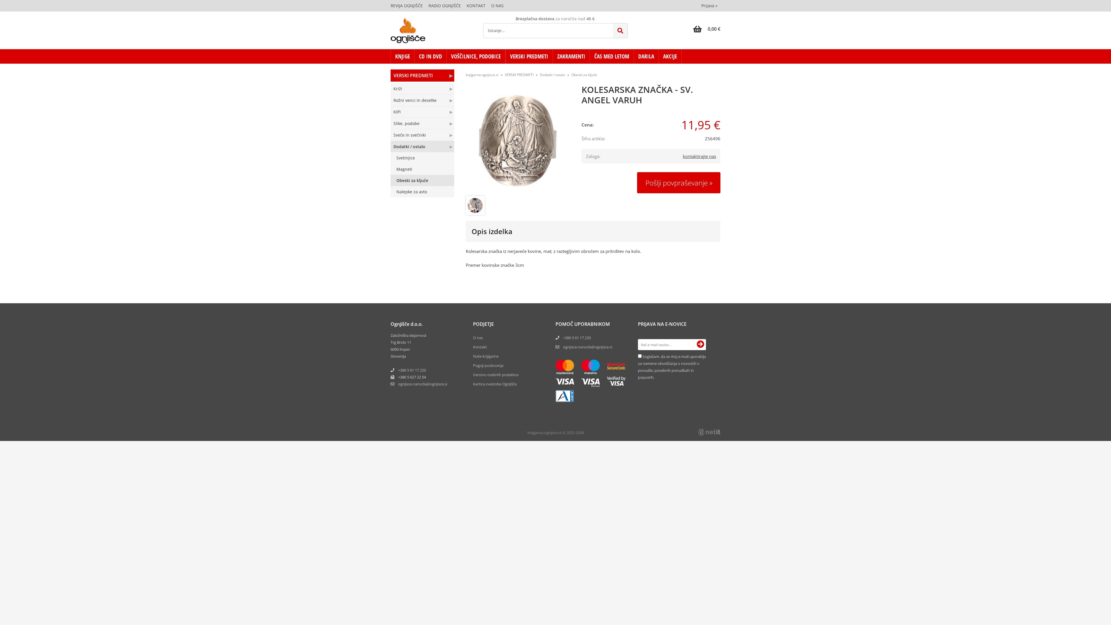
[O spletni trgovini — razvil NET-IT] (709, 432)
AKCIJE (670, 56)
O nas (497, 5)
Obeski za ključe (412, 180)
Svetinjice (405, 158)
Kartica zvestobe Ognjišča (495, 384)
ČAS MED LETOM (611, 56)
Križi (397, 88)
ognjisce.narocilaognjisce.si (422, 384)
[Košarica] (706, 29)
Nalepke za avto (411, 191)
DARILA (646, 56)
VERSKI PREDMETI (529, 56)
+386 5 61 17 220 (412, 370)
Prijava (709, 5)
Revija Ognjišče (407, 5)
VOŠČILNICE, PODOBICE (476, 56)
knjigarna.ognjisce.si (482, 74)
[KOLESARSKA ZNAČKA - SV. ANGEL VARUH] (518, 141)
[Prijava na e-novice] (700, 344)
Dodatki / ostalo (409, 146)
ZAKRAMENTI (571, 56)
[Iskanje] (620, 30)
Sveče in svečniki (409, 135)
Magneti (404, 169)
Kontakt (476, 5)
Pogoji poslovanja (488, 365)
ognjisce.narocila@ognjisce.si (587, 347)
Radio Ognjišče (444, 5)
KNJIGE (402, 56)
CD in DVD (430, 56)
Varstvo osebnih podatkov (496, 374)
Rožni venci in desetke (415, 100)
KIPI (397, 112)
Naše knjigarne (486, 356)
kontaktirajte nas (699, 156)
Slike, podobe (406, 123)
